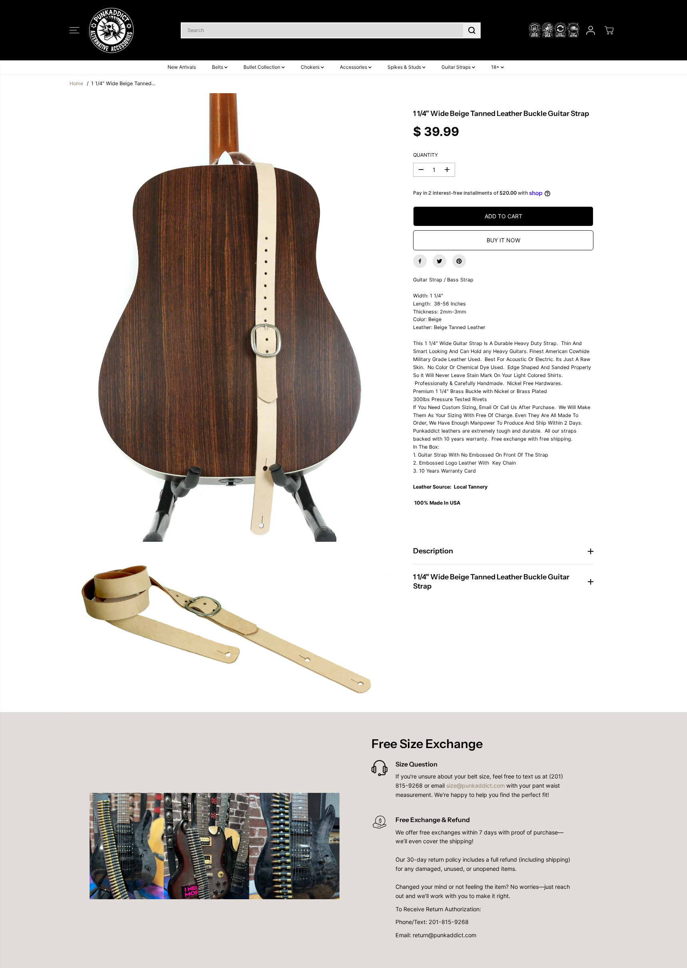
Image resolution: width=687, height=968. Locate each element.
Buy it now (503, 240)
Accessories (354, 67)
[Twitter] (439, 261)
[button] (74, 30)
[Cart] (609, 30)
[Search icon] (472, 30)
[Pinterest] (459, 261)
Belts (218, 67)
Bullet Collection (263, 67)
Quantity (425, 155)
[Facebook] (420, 261)
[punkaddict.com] (112, 30)
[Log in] (590, 30)
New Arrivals (182, 67)
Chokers (311, 67)
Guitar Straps (456, 67)
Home (76, 83)
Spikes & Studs (404, 67)
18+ (496, 67)
